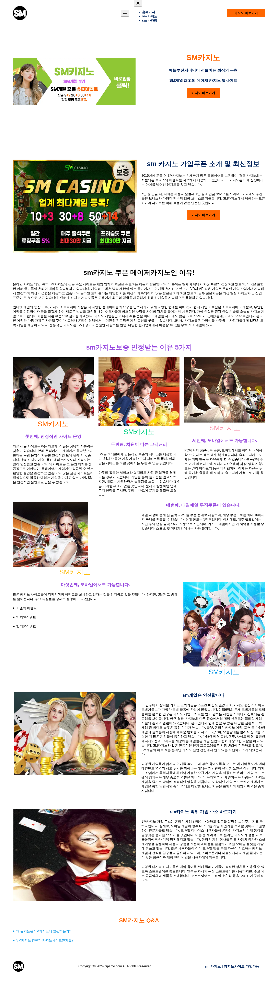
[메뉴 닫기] (138, 3)
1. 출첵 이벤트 (26, 608)
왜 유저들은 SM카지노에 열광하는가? (43, 931)
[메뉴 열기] (125, 13)
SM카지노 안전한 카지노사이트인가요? (44, 940)
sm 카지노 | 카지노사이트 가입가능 (232, 966)
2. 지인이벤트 (26, 617)
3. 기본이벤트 (26, 626)
